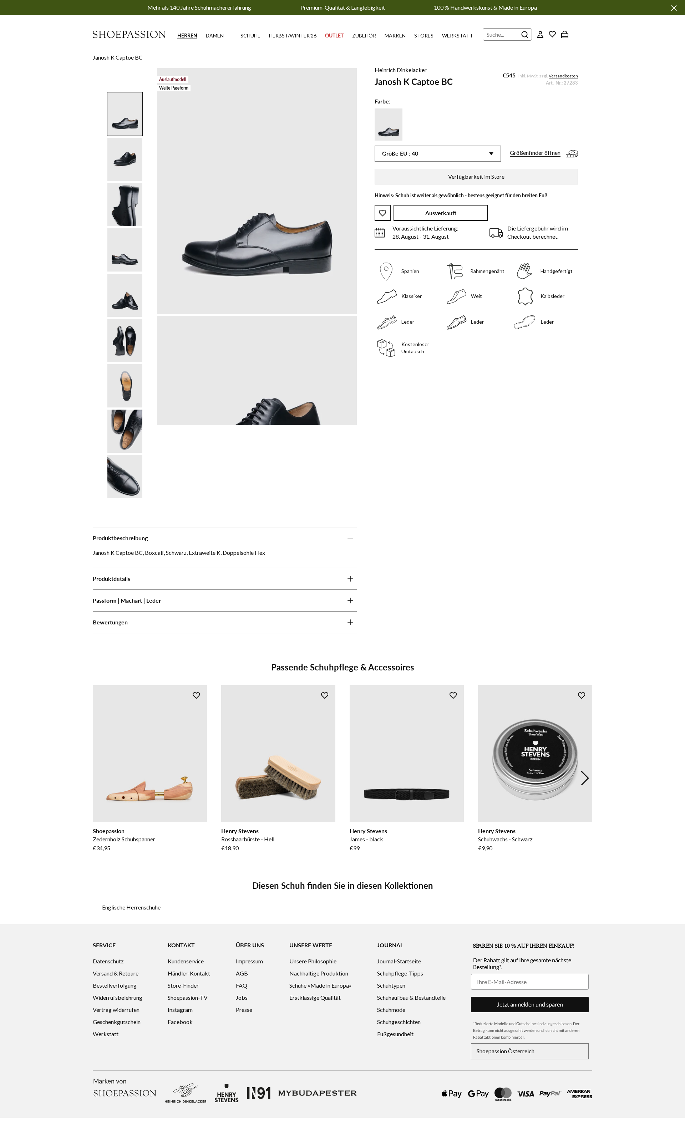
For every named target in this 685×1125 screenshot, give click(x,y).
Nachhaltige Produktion (318, 973)
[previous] (100, 778)
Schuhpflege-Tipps (400, 973)
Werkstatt (457, 35)
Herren (187, 35)
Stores (423, 35)
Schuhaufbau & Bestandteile (411, 997)
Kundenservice (186, 961)
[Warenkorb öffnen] (564, 34)
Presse (244, 1009)
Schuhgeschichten (399, 1021)
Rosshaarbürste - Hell (247, 839)
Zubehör (364, 35)
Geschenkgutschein (117, 1021)
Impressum (249, 961)
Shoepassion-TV (188, 997)
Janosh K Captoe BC (118, 57)
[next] (585, 778)
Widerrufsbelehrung (117, 997)
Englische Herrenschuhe (131, 907)
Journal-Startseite (399, 961)
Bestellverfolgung (115, 985)
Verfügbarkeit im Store (476, 176)
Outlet (334, 35)
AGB (242, 973)
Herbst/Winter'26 (292, 35)
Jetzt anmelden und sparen (530, 1004)
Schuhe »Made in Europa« (320, 985)
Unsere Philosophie (312, 961)
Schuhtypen (391, 985)
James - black (366, 839)
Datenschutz (108, 961)
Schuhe (250, 35)
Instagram (180, 1009)
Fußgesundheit (395, 1033)
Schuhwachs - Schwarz (505, 839)
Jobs (242, 997)
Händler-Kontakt (189, 973)
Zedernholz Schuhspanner (124, 839)
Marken (395, 35)
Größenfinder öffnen (535, 153)
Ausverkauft (440, 213)
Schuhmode (391, 1009)
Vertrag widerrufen (116, 1009)
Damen (215, 35)
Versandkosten (563, 76)
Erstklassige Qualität (315, 997)
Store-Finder (183, 985)
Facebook (180, 1021)
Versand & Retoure (115, 973)
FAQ (241, 985)
